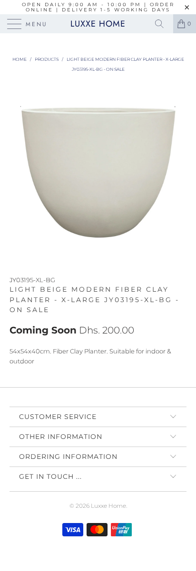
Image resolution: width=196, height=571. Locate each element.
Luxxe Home (98, 24)
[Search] (162, 23)
